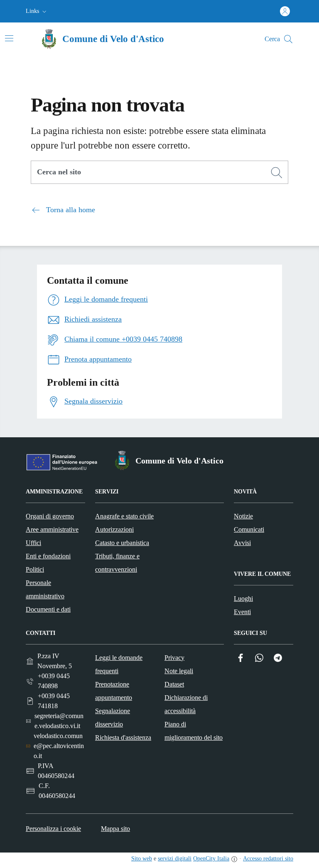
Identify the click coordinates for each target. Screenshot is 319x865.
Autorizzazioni (114, 529)
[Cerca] (277, 172)
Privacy (174, 657)
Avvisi (242, 542)
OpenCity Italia (211, 858)
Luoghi (243, 598)
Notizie (243, 516)
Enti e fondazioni (48, 556)
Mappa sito (115, 828)
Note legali (178, 670)
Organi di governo (50, 516)
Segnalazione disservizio (112, 717)
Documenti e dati (48, 609)
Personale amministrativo (45, 589)
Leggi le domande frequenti (118, 664)
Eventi (242, 611)
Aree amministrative (52, 529)
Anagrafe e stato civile (124, 516)
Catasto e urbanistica (122, 542)
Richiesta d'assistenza (123, 737)
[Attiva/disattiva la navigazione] (9, 38)
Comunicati (249, 529)
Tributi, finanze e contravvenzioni (117, 563)
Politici (35, 569)
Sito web (141, 858)
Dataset (174, 684)
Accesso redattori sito (268, 858)
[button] (37, 11)
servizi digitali (174, 858)
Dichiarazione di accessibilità (186, 704)
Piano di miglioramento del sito (193, 731)
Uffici (33, 542)
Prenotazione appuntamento (113, 691)
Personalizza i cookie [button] (53, 828)
